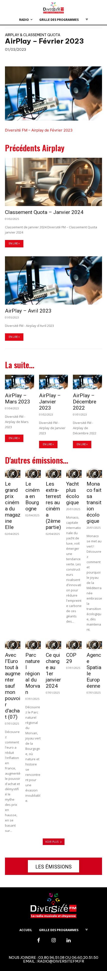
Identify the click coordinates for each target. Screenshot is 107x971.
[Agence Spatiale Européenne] (94, 645)
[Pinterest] (38, 58)
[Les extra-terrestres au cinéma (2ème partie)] (53, 474)
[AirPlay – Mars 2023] (19, 382)
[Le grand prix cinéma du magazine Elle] (12, 474)
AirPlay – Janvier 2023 (50, 402)
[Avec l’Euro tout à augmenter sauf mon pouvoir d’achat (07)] (12, 645)
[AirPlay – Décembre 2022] (87, 382)
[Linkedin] (68, 940)
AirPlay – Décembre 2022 (84, 402)
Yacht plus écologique (72, 493)
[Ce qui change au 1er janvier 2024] (53, 645)
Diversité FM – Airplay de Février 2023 (39, 130)
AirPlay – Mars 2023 (17, 399)
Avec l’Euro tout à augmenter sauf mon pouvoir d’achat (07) (12, 686)
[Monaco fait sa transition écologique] (94, 474)
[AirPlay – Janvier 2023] (53, 382)
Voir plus (51, 841)
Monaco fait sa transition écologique (94, 502)
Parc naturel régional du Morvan (32, 673)
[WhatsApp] (49, 58)
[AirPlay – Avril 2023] (53, 280)
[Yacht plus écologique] (74, 474)
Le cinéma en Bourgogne (32, 496)
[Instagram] (53, 940)
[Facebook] (15, 58)
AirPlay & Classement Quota (32, 35)
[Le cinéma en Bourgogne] (33, 474)
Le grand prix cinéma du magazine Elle (12, 505)
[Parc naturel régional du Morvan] (33, 645)
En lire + (14, 243)
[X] (26, 58)
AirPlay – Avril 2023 (28, 311)
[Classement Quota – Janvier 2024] (53, 182)
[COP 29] (74, 645)
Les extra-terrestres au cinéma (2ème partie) (53, 505)
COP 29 (71, 658)
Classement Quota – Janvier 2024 (44, 212)
